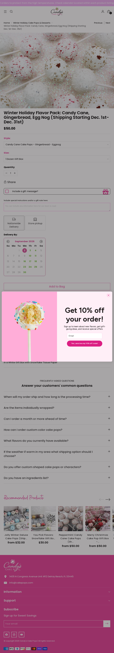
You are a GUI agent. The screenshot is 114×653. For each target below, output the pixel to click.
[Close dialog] (108, 295)
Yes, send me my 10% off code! (84, 343)
